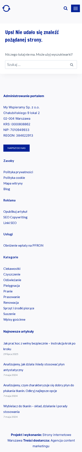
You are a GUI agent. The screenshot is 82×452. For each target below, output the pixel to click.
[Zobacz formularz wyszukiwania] (65, 8)
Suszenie (9, 314)
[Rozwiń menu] (75, 8)
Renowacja (11, 302)
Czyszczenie (11, 274)
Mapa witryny (13, 183)
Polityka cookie (14, 177)
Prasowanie (11, 297)
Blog (6, 189)
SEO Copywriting (15, 217)
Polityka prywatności (18, 172)
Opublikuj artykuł (15, 211)
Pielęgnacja (11, 285)
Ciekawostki (11, 268)
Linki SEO (10, 223)
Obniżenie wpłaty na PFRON (23, 245)
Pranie (8, 291)
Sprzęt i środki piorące (18, 308)
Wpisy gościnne (14, 319)
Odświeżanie (12, 280)
